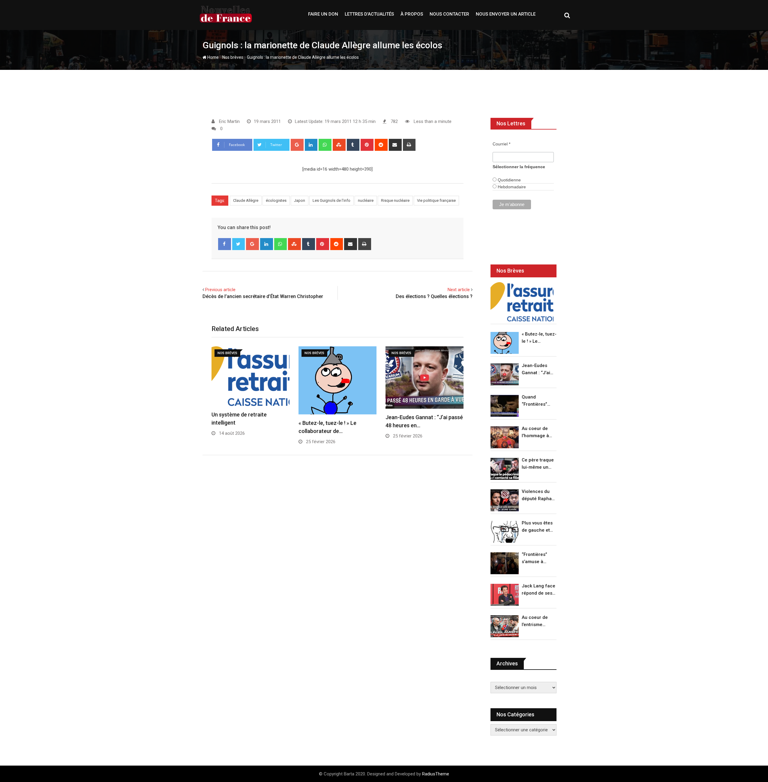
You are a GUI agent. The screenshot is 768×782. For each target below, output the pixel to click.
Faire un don (323, 14)
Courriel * (501, 144)
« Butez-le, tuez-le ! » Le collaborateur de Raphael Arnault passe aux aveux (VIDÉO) (539, 338)
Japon (299, 200)
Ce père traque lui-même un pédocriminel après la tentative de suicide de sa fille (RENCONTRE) (538, 464)
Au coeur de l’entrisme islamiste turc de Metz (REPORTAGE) (536, 621)
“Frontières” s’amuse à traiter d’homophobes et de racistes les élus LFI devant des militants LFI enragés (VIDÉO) (537, 558)
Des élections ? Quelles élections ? (434, 296)
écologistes (276, 200)
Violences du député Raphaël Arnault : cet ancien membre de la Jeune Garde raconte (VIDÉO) (539, 495)
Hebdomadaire (511, 186)
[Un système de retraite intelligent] (522, 301)
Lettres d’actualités (369, 14)
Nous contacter (449, 14)
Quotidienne (508, 180)
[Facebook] (224, 244)
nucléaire (366, 200)
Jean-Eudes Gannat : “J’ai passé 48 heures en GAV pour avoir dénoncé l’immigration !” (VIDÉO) (538, 369)
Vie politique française (436, 200)
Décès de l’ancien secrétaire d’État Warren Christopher (262, 296)
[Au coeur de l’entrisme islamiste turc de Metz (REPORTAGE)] (504, 626)
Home (212, 57)
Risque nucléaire (395, 200)
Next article (459, 289)
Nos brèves (232, 57)
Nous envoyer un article (506, 14)
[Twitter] (238, 244)
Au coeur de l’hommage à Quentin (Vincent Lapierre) (535, 432)
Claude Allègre (245, 200)
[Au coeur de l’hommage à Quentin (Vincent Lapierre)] (504, 437)
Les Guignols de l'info (331, 200)
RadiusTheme (435, 774)
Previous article (220, 289)
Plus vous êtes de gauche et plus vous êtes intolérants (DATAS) (537, 527)
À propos (411, 14)
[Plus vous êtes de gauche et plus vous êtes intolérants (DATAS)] (504, 532)
